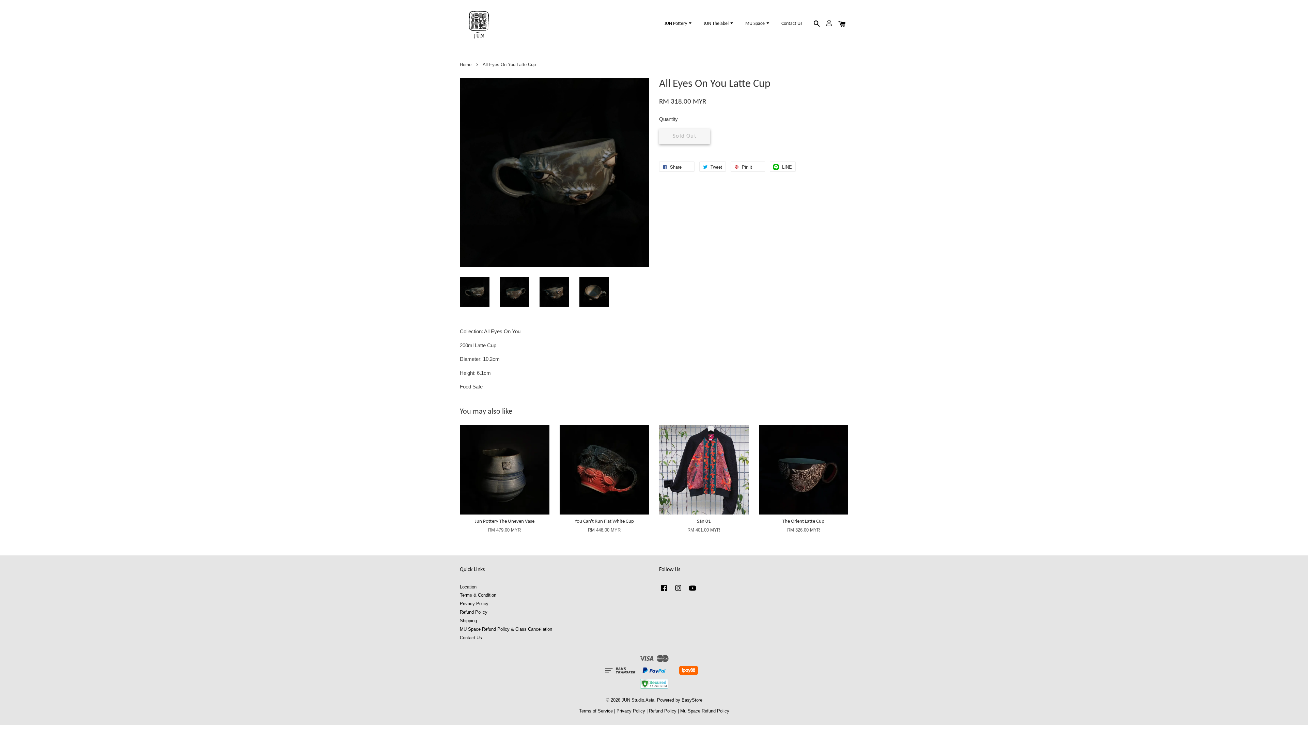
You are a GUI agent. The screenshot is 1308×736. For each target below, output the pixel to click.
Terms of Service (596, 711)
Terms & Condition (478, 595)
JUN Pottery (676, 23)
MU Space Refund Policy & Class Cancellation (506, 629)
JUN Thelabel (717, 23)
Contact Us (791, 23)
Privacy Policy (474, 603)
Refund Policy (473, 612)
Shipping (468, 620)
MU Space (755, 23)
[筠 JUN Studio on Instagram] (678, 591)
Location (468, 586)
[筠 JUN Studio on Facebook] (664, 591)
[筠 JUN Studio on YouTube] (692, 591)
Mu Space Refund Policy (704, 711)
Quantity (668, 119)
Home (465, 64)
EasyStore (692, 700)
